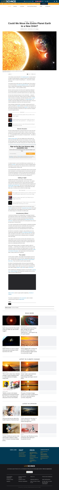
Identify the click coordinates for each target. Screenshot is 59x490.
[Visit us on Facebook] (32, 1)
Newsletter (34, 74)
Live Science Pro (47, 6)
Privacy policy (10, 479)
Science (19, 3)
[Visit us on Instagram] (36, 1)
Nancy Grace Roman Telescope (32, 6)
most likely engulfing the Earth (22, 84)
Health (15, 3)
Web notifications (46, 479)
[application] (22, 282)
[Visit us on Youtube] (37, 1)
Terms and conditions (47, 476)
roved (23, 267)
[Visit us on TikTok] (40, 1)
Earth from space (21, 453)
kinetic (27, 99)
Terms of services (20, 156)
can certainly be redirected (27, 232)
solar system (10, 186)
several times (30, 267)
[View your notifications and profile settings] (54, 1)
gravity (26, 107)
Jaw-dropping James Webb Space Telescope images (33, 453)
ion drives (13, 164)
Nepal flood (15, 6)
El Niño (41, 6)
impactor (30, 99)
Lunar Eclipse (22, 6)
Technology (33, 3)
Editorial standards (23, 481)
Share (10, 74)
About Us (32, 476)
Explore (38, 3)
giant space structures (24, 259)
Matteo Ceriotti (24, 28)
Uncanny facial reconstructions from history (33, 461)
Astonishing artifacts (22, 456)
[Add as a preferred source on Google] (29, 472)
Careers (8, 481)
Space (29, 3)
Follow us (29, 74)
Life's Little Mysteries (22, 452)
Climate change (32, 21)
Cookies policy (22, 479)
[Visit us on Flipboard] (39, 1)
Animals (5, 3)
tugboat (18, 105)
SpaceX (9, 138)
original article (21, 299)
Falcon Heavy (14, 138)
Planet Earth (24, 3)
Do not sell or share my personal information (47, 482)
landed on (18, 267)
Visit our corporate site (47, 468)
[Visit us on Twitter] (34, 1)
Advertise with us (34, 479)
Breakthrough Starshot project (13, 185)
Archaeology (11, 3)
